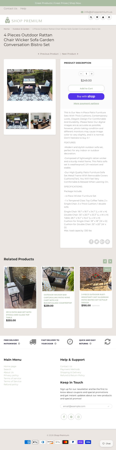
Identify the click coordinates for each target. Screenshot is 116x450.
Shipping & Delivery (70, 372)
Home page (10, 366)
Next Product (69, 53)
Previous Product (49, 53)
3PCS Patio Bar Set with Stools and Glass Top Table (18, 315)
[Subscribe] (108, 406)
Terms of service (12, 378)
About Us (9, 372)
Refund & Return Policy (72, 375)
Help (23, 8)
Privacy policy (11, 375)
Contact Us (10, 8)
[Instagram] (78, 417)
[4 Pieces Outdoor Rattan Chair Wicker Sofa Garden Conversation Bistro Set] (29, 85)
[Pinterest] (71, 417)
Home (7, 29)
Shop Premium (61, 435)
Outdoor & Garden (21, 29)
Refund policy (11, 384)
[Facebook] (64, 417)
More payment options (86, 103)
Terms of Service (12, 381)
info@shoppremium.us (98, 12)
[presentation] (105, 261)
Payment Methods (70, 369)
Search (7, 369)
